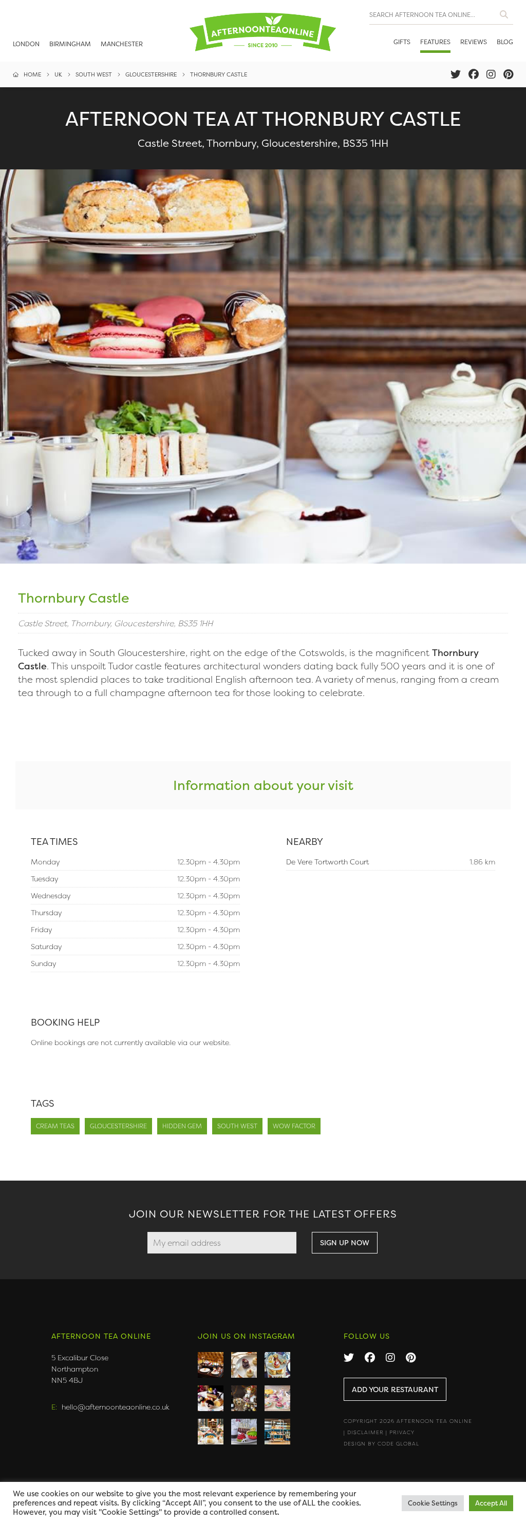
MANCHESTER (122, 44)
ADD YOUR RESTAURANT (395, 1389)
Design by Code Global (381, 1443)
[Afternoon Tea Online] (262, 30)
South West (237, 1126)
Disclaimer (365, 1432)
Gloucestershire (118, 1126)
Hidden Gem (182, 1126)
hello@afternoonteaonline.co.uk (116, 1407)
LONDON (26, 44)
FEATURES (435, 41)
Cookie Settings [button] (433, 1503)
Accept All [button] (491, 1503)
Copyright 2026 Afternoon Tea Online (408, 1421)
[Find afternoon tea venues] (504, 12)
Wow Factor (294, 1126)
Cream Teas (55, 1126)
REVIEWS (473, 41)
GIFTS (401, 41)
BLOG (505, 41)
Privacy (402, 1432)
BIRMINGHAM (70, 44)
